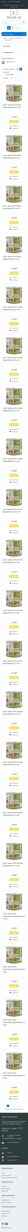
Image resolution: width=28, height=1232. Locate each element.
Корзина (22, 5)
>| (19, 1106)
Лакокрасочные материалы (15, 38)
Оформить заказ (14, 7)
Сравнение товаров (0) (8, 69)
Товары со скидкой (6, 1202)
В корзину (14, 121)
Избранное (4, 1216)
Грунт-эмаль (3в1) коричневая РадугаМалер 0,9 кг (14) (14, 916)
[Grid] (17, 69)
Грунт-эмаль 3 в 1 (8, 40)
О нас (3, 1173)
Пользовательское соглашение (9, 1177)
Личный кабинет (15, 5)
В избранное (15, 128)
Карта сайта (5, 1191)
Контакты (4, 1186)
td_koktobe (9, 1152)
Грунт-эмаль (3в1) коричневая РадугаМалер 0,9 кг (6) (14, 969)
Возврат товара (6, 1188)
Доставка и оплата (6, 1175)
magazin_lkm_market (12, 1160)
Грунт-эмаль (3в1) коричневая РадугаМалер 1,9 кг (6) (14, 1022)
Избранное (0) (7, 5)
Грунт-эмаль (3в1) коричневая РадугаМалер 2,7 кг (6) (14, 1075)
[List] (20, 69)
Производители (5, 1200)
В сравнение (15, 126)
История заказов (6, 1213)
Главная (5, 38)
